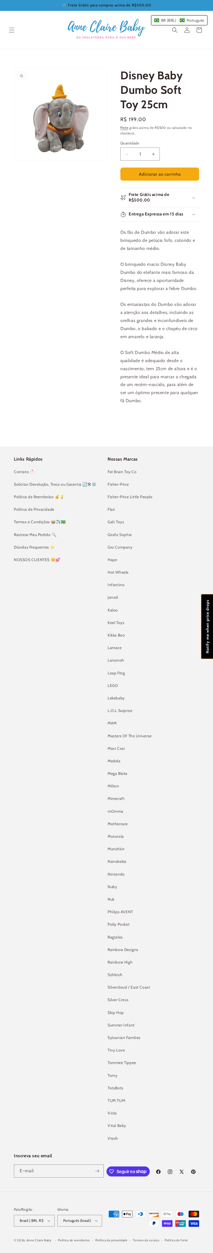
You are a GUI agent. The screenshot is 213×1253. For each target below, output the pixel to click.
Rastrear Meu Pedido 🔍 (35, 534)
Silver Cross (118, 999)
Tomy (112, 1075)
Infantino (116, 584)
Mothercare (118, 823)
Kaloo (113, 610)
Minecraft (116, 798)
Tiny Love (116, 1050)
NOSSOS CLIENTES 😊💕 (37, 559)
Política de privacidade (111, 1240)
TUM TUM (116, 1100)
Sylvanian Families (124, 1037)
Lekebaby (116, 698)
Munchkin (116, 848)
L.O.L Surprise (120, 710)
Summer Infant (121, 1025)
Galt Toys (116, 521)
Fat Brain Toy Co (122, 471)
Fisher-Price (118, 484)
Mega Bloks (118, 773)
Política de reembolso (74, 1240)
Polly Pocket (119, 924)
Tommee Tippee (122, 1062)
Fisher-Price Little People (130, 496)
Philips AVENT (120, 911)
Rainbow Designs (123, 949)
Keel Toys (116, 622)
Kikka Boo (116, 635)
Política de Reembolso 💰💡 (39, 496)
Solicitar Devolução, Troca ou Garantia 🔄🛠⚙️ (55, 484)
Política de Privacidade (34, 509)
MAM (112, 723)
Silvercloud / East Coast (129, 987)
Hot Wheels (118, 572)
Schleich (115, 974)
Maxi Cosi (116, 748)
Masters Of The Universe (130, 735)
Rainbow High (120, 962)
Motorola (116, 836)
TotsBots (115, 1087)
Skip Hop (116, 1012)
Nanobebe (117, 861)
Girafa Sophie (120, 534)
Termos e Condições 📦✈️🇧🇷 (39, 521)
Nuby (112, 886)
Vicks (112, 1113)
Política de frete (176, 1240)
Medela (114, 760)
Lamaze (115, 647)
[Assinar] (97, 1171)
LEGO (113, 685)
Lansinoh (116, 660)
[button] (12, 30)
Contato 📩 (24, 471)
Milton (113, 785)
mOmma (115, 811)
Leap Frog (116, 672)
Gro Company (120, 547)
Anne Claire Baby (39, 1240)
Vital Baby (117, 1125)
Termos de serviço (146, 1240)
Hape (112, 559)
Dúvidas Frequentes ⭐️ (34, 547)
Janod (113, 597)
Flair (111, 509)
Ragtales (115, 937)
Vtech (113, 1138)
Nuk (111, 899)
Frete (124, 128)
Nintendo (116, 874)
